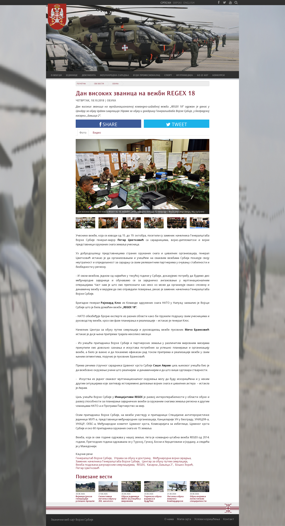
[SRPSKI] (177, 2)
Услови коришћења (207, 519)
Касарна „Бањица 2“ (160, 464)
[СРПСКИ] (165, 2)
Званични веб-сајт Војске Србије (72, 519)
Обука (115, 83)
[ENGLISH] (188, 2)
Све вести (99, 83)
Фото (82, 132)
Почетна (81, 83)
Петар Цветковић (87, 468)
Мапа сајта (184, 519)
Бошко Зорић (184, 464)
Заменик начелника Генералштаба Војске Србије (108, 461)
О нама (169, 519)
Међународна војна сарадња (172, 458)
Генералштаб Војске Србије (94, 458)
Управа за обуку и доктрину (132, 458)
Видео (97, 132)
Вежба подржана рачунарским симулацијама (105, 464)
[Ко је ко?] (204, 75)
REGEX (141, 464)
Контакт (228, 519)
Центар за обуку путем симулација (164, 461)
